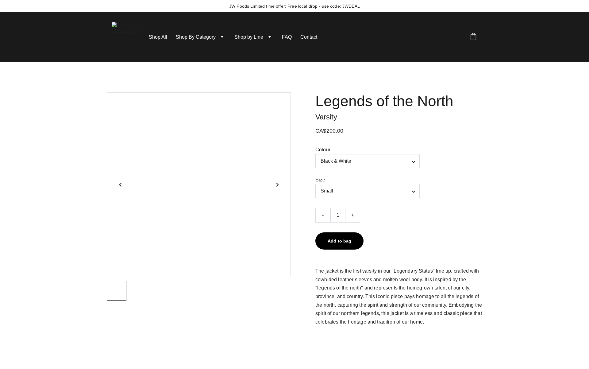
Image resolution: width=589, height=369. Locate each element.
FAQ (287, 37)
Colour (322, 149)
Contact (308, 37)
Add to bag (339, 241)
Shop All (158, 37)
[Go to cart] (473, 37)
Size (320, 179)
